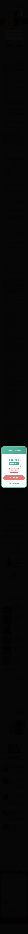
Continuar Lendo (14, 483)
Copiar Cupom (14, 463)
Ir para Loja (14, 477)
